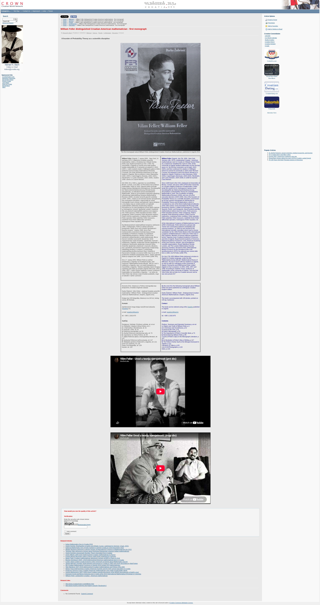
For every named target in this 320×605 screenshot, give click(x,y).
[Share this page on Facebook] (73, 17)
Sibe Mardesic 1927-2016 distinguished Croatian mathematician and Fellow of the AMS (95, 567)
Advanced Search (7, 23)
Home (65, 19)
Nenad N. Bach (67, 33)
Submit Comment (87, 594)
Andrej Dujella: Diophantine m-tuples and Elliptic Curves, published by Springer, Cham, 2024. (97, 546)
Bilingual (71, 19)
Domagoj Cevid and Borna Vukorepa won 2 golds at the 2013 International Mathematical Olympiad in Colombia (103, 574)
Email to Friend (272, 19)
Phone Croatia (6, 81)
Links (44, 11)
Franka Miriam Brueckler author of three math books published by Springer (91, 556)
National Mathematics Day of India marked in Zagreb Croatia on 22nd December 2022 (95, 548)
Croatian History (270, 42)
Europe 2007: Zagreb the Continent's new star (283, 156)
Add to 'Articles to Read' (275, 29)
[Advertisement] (271, 133)
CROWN (267, 36)
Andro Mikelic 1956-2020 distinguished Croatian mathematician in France (91, 555)
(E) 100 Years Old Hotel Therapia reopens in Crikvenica (286, 160)
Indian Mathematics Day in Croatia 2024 (79, 544)
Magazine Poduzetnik (8, 78)
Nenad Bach (6, 85)
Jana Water (5, 82)
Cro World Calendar (271, 38)
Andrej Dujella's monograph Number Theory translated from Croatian (89, 553)
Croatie (267, 46)
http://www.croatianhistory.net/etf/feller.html (80, 584)
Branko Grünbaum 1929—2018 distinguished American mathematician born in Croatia (95, 560)
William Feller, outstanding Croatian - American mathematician (87, 576)
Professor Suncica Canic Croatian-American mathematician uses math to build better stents (96, 570)
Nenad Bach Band (7, 79)
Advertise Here (271, 113)
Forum (50, 11)
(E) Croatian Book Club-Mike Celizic (280, 154)
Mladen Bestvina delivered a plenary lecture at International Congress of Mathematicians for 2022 (99, 549)
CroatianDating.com (8, 76)
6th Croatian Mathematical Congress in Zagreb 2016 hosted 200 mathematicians (93, 565)
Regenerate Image (84, 525)
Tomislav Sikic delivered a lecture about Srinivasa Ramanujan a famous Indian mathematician (97, 551)
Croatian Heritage (270, 44)
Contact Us (26, 11)
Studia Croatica (269, 40)
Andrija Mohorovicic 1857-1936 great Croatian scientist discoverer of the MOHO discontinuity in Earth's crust (102, 572)
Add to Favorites (273, 26)
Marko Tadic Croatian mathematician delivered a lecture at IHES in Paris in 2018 (93, 558)
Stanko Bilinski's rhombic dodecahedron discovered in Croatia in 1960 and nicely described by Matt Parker (102, 563)
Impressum (36, 11)
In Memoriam (73, 23)
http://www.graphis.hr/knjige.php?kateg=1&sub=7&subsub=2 (86, 586)
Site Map (17, 11)
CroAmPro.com (271, 61)
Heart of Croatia (7, 84)
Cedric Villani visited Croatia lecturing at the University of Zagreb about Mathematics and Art (97, 562)
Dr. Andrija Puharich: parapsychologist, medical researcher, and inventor (290, 153)
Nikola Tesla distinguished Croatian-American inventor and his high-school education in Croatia (98, 569)
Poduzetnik (271, 109)
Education (72, 25)
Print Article (271, 23)
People (71, 22)
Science (71, 20)
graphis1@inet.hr (133, 312)
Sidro (3, 87)
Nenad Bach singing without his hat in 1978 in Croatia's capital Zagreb (290, 158)
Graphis (125, 309)
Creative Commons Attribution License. (181, 603)
